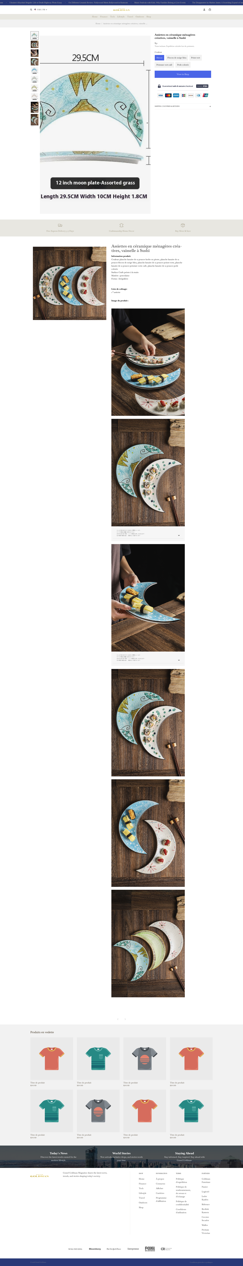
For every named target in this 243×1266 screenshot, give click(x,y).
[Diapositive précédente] (42, 123)
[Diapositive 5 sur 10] (34, 70)
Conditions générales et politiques (201, 1262)
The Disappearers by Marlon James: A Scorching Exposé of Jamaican (181, 3)
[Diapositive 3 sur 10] (34, 53)
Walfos (205, 1225)
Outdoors (143, 1202)
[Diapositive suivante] (148, 123)
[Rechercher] (31, 9)
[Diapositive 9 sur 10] (34, 107)
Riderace (206, 1204)
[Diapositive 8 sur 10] (34, 96)
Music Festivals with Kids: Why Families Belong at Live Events (121, 3)
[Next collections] (125, 1019)
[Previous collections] (118, 1019)
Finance (142, 1183)
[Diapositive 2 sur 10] (34, 44)
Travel (142, 1197)
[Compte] (204, 9)
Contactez (160, 1183)
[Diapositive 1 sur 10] (34, 35)
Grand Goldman (40, 1262)
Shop (141, 1207)
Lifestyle (142, 1193)
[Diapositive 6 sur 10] (34, 79)
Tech (141, 1188)
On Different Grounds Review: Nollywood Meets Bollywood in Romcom (59, 3)
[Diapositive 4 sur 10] (34, 61)
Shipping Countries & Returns (167, 106)
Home (98, 23)
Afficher (159, 1188)
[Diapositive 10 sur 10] (34, 120)
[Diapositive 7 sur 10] (34, 88)
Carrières (160, 1193)
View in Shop (183, 74)
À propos (160, 1179)
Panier (205, 1186)
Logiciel (205, 1191)
